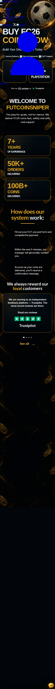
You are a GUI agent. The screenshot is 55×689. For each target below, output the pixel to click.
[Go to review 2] (26, 337)
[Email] (21, 25)
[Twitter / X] (15, 25)
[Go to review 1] (23, 337)
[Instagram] (6, 25)
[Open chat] (51, 685)
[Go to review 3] (28, 337)
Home (9, 9)
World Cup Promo (15, 17)
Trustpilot (27, 325)
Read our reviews (27, 312)
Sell (8, 14)
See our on (27, 88)
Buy (8, 11)
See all (27, 343)
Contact (10, 19)
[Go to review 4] (31, 337)
